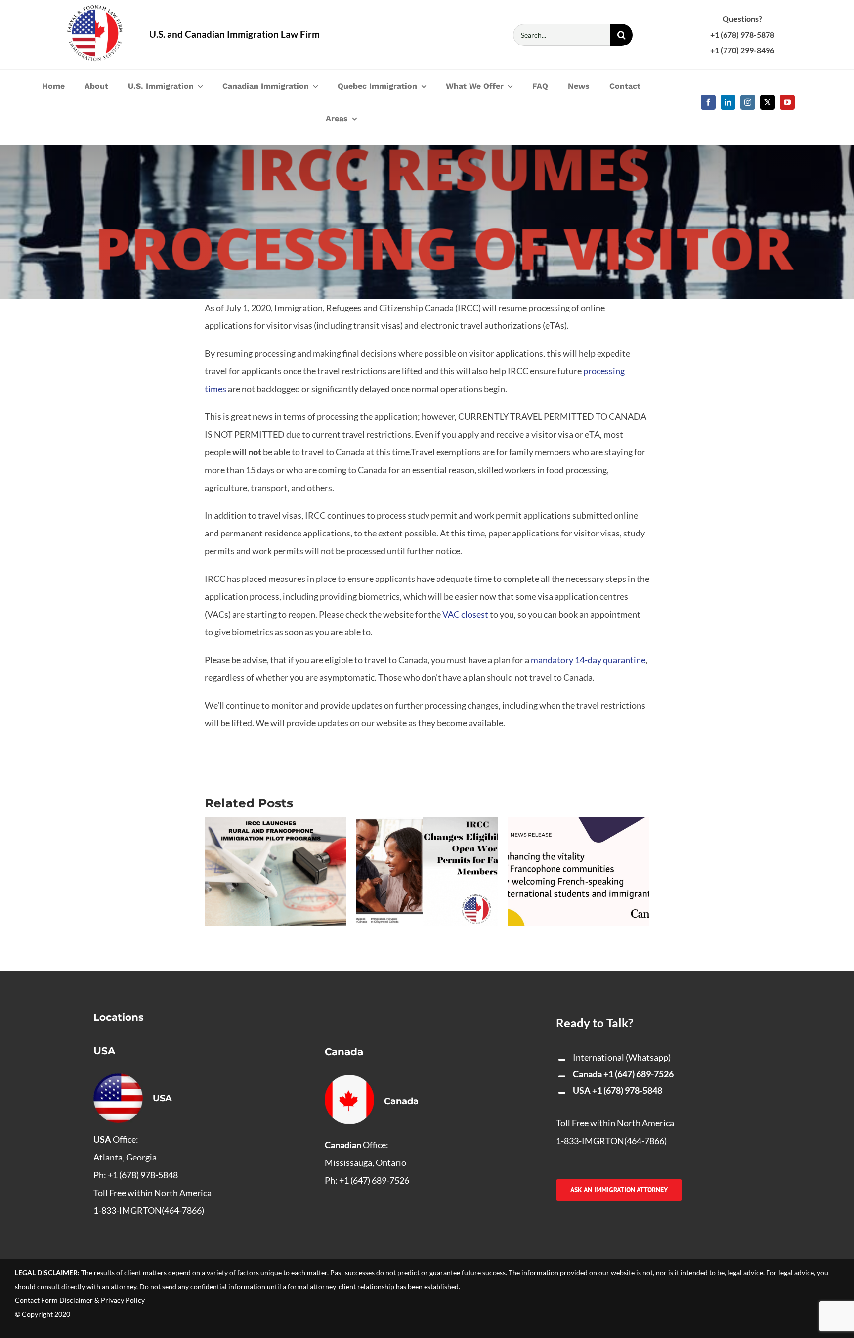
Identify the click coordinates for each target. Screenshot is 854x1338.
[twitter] (767, 102)
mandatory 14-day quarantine (588, 659)
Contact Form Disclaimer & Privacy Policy (80, 1300)
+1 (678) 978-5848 (627, 1090)
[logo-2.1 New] (95, 9)
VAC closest (465, 614)
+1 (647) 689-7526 (638, 1074)
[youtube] (787, 102)
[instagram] (747, 102)
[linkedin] (728, 102)
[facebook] (708, 102)
